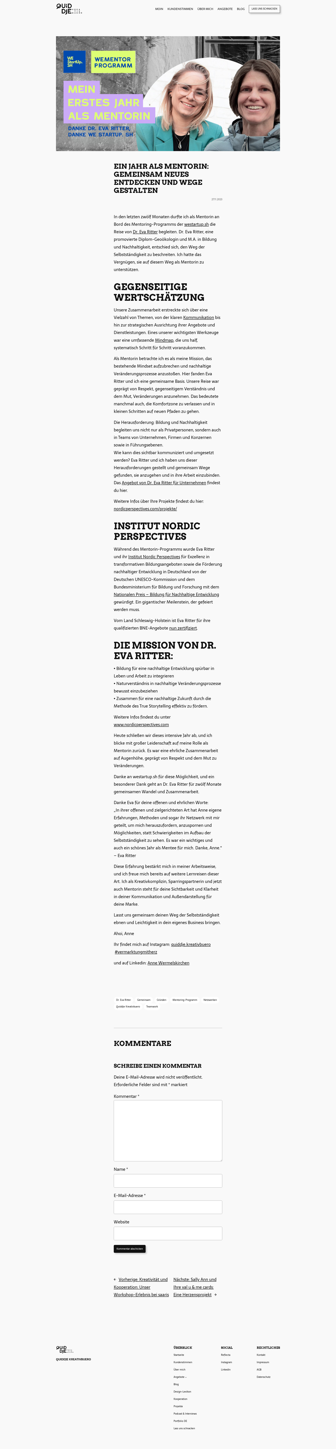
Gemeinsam (143, 1000)
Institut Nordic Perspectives (154, 556)
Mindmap (164, 340)
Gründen (161, 1000)
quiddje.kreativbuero (191, 944)
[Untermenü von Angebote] (186, 1377)
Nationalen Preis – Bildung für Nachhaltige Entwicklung (166, 594)
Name (121, 1169)
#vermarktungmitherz (136, 952)
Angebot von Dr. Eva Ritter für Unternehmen (164, 482)
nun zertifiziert (183, 628)
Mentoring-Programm (185, 1000)
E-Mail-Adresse (130, 1195)
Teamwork (152, 1006)
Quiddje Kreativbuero (128, 1006)
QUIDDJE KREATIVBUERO (73, 1359)
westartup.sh (196, 224)
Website (121, 1222)
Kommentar (126, 1096)
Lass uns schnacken (264, 9)
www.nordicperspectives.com (141, 724)
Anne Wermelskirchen (168, 963)
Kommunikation (198, 317)
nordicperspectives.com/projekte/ (145, 508)
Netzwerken (210, 1000)
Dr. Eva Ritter (145, 231)
